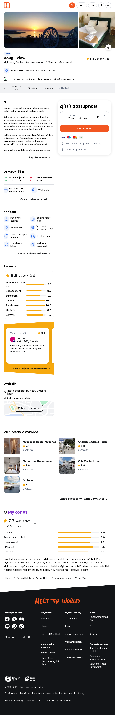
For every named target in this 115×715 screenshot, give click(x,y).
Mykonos (9, 62)
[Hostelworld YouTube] (7, 626)
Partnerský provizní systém (97, 657)
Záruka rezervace (74, 634)
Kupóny (68, 693)
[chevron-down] (34, 523)
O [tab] (4, 88)
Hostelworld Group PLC (99, 618)
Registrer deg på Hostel (98, 649)
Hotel (7, 54)
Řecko (19, 62)
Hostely (45, 618)
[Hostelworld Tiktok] (21, 626)
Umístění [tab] (32, 88)
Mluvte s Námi (48, 652)
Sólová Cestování (74, 649)
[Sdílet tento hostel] (108, 47)
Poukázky (79, 693)
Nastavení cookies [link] (61, 700)
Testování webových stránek (19, 700)
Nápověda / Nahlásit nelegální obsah (50, 661)
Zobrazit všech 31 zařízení (41, 70)
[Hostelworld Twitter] (14, 619)
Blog (67, 626)
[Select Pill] (72, 5)
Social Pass (71, 618)
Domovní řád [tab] (16, 88)
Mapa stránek (43, 700)
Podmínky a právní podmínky (47, 693)
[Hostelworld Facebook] (7, 619)
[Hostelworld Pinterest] (14, 626)
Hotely (44, 626)
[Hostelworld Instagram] (21, 619)
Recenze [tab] (48, 88)
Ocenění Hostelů (73, 642)
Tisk (92, 626)
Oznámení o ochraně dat (17, 693)
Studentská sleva (74, 657)
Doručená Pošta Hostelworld (98, 665)
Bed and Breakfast (50, 634)
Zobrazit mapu (34, 62)
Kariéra (93, 634)
